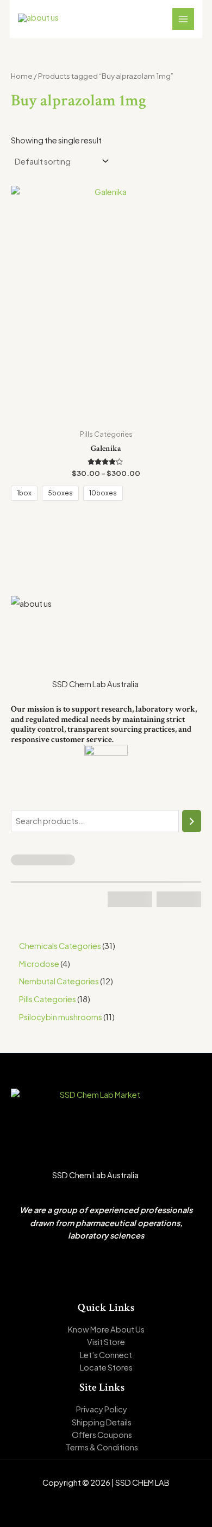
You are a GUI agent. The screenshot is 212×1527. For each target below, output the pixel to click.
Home (22, 75)
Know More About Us (106, 1329)
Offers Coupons (102, 1435)
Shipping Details (102, 1422)
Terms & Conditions (102, 1447)
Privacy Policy (101, 1409)
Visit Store (106, 1342)
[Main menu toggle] (183, 19)
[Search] (191, 821)
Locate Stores (106, 1367)
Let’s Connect (106, 1355)
